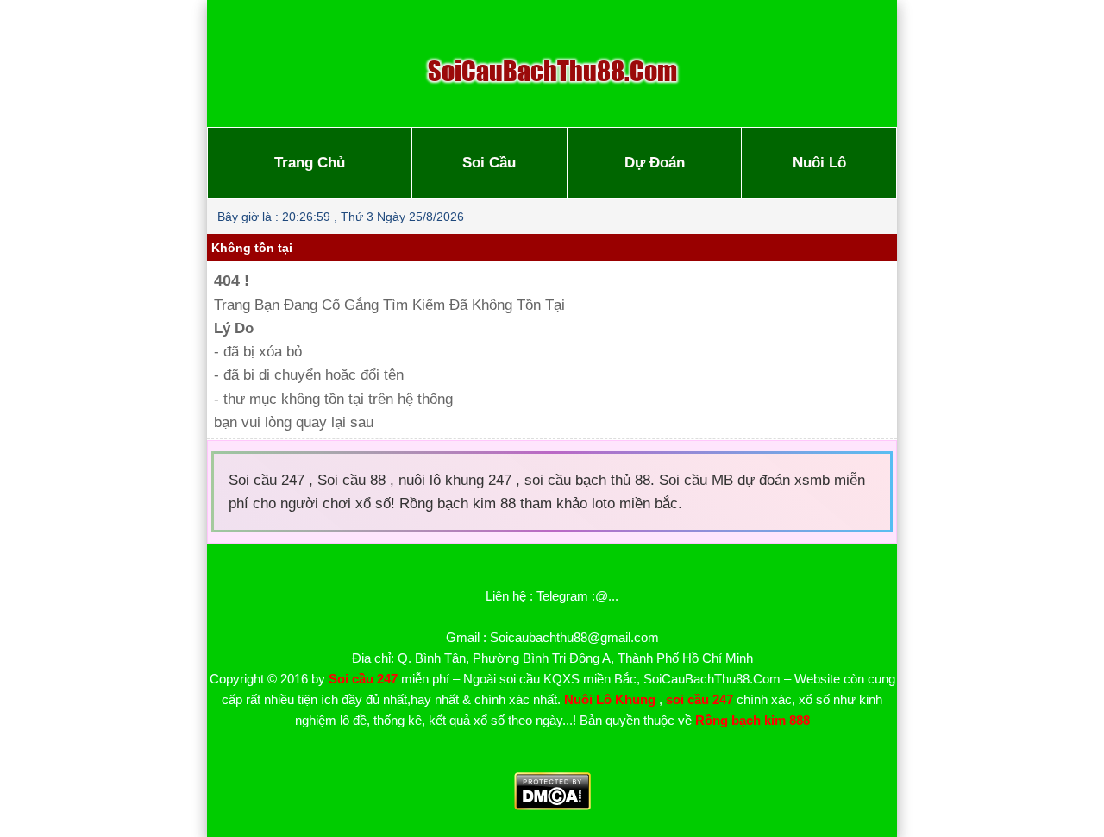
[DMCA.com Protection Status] (552, 805)
